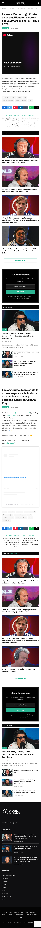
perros (24, 100)
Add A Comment (20, 260)
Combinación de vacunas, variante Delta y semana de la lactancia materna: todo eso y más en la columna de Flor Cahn (30, 122)
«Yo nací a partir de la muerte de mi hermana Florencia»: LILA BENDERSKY (25, 848)
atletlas (5, 97)
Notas (4, 329)
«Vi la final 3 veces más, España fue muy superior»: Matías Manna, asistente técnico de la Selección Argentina (20, 220)
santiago (18, 517)
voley (30, 100)
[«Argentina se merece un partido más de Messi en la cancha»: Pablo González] (20, 147)
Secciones (5, 893)
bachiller (13, 97)
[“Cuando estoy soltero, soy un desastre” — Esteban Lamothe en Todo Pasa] (20, 320)
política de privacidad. (23, 298)
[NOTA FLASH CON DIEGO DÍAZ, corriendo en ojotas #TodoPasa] (20, 656)
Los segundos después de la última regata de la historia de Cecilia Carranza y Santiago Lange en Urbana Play (10, 122)
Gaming (4, 881)
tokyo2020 (6, 520)
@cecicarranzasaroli (22, 413)
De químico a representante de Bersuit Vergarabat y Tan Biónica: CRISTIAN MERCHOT (25, 836)
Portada (4, 8)
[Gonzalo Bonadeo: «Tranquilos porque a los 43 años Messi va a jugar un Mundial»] (20, 176)
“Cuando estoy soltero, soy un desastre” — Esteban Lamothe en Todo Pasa (18, 336)
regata (11, 517)
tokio (24, 517)
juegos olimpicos (8, 100)
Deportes (5, 28)
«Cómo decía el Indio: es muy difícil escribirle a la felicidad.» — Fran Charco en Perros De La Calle (20, 251)
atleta (4, 512)
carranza (19, 512)
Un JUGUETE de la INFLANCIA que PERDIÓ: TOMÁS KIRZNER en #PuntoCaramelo (25, 363)
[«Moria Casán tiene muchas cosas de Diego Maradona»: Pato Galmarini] (7, 374)
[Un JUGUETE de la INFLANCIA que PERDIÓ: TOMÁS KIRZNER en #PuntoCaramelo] (7, 364)
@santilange (11, 415)
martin (18, 100)
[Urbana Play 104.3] (20, 3)
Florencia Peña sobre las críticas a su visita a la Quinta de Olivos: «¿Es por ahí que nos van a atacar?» (11, 542)
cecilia (33, 512)
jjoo (25, 97)
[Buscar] (38, 3)
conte (20, 97)
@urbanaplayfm (10, 443)
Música (4, 884)
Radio (4, 890)
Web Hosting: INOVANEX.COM (28, 922)
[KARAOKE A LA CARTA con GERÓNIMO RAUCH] (7, 354)
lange (29, 515)
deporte (5, 515)
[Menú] (3, 3)
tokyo (30, 517)
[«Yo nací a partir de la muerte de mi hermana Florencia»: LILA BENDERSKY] (7, 848)
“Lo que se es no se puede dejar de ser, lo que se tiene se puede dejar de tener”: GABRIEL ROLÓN (26, 859)
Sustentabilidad (7, 896)
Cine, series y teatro (8, 875)
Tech (3, 900)
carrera (27, 512)
